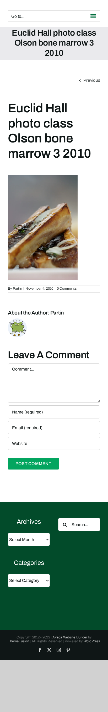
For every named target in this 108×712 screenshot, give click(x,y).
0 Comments (67, 288)
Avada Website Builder (69, 637)
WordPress (92, 641)
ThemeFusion (18, 641)
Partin (17, 288)
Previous (91, 80)
